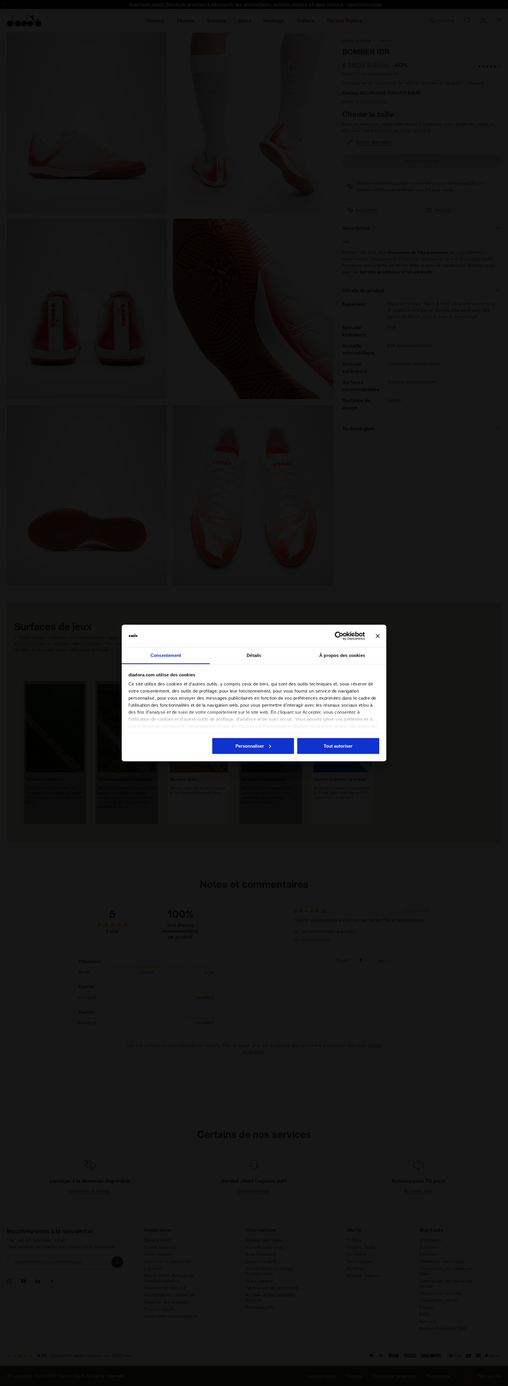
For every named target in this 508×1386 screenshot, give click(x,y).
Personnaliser (249, 745)
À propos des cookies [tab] (342, 655)
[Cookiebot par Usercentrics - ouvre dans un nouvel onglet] (339, 636)
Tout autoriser (338, 745)
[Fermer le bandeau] (378, 636)
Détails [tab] (254, 655)
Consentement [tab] (166, 655)
